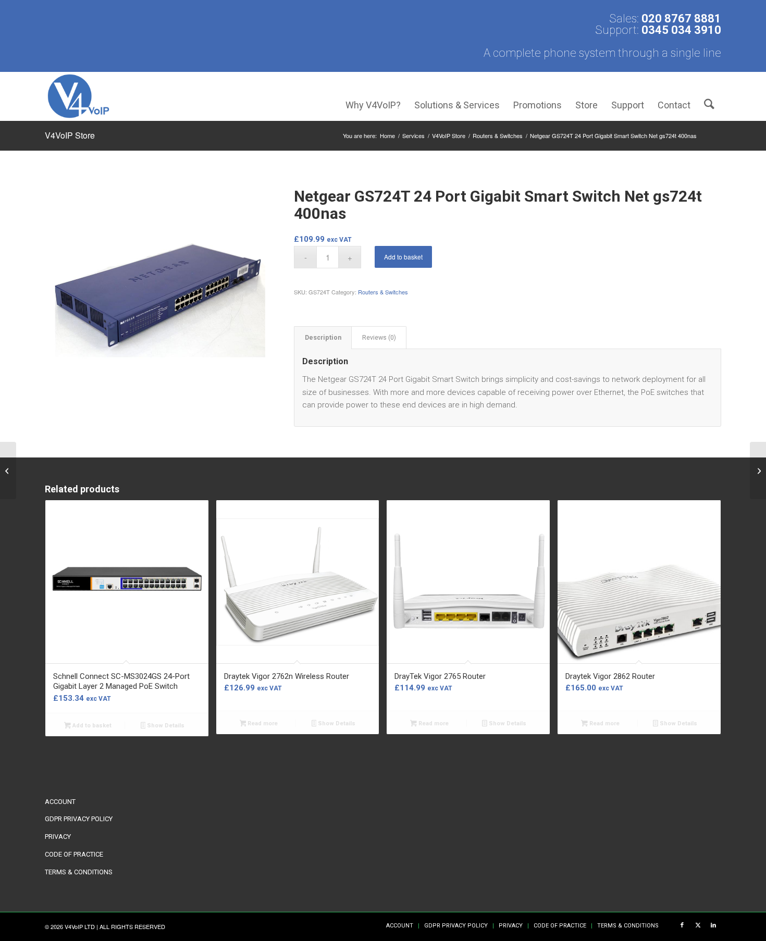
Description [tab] (323, 337)
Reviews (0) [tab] (379, 337)
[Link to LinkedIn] (713, 925)
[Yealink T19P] (758, 470)
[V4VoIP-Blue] (78, 96)
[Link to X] (698, 925)
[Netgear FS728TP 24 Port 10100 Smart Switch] (8, 470)
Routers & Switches (383, 292)
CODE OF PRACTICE (74, 854)
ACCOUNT (60, 802)
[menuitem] (373, 96)
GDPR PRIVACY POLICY (79, 819)
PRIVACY (58, 836)
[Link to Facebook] (682, 925)
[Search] (709, 96)
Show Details (164, 725)
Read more (262, 723)
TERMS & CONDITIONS (79, 872)
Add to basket (403, 256)
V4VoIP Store (70, 135)
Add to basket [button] (91, 725)
